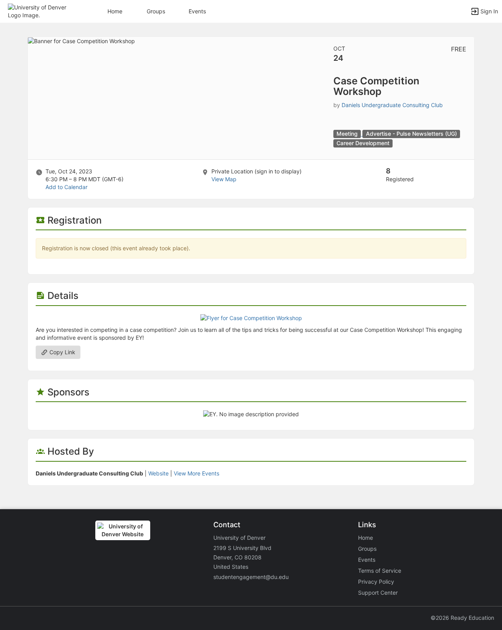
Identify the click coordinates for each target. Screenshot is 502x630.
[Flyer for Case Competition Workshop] (251, 317)
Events (197, 11)
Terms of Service (379, 570)
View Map (223, 179)
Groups (156, 11)
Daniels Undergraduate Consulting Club (392, 105)
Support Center (378, 592)
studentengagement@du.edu (251, 577)
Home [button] (114, 11)
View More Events (196, 473)
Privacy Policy (376, 581)
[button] (40, 10)
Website (158, 473)
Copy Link (61, 352)
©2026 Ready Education (462, 617)
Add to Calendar (66, 187)
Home (365, 537)
